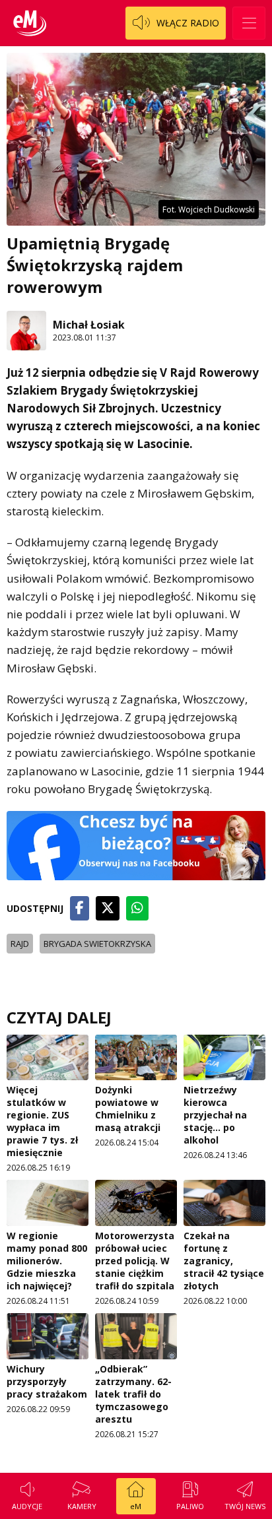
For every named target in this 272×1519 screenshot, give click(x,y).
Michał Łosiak (89, 324)
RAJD (20, 944)
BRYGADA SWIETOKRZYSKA (97, 944)
